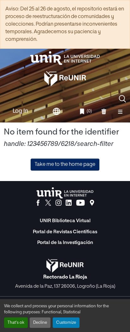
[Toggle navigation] (120, 111)
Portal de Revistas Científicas (65, 231)
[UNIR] (65, 192)
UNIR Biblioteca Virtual (65, 220)
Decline (40, 323)
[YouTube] (80, 202)
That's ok (16, 323)
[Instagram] (59, 202)
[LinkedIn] (69, 202)
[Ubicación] (92, 202)
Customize (66, 323)
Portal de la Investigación (65, 242)
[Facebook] (38, 202)
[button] (122, 99)
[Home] (65, 58)
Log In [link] (20, 111)
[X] (48, 202)
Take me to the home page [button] (65, 164)
